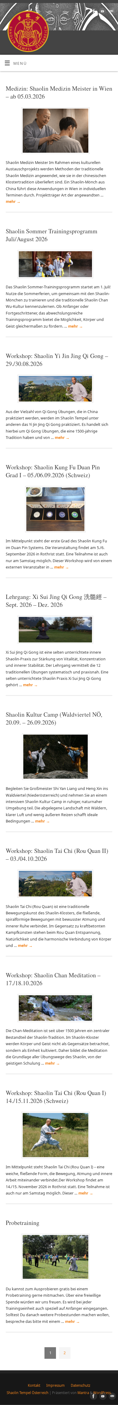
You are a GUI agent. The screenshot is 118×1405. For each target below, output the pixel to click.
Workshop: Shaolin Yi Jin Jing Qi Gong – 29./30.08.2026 (57, 360)
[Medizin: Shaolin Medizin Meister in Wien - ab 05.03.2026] (59, 132)
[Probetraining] (59, 1258)
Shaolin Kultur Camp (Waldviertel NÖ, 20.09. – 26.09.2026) (54, 718)
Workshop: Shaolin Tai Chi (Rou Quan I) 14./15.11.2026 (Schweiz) (56, 1097)
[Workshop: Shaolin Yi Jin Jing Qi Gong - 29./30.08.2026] (59, 390)
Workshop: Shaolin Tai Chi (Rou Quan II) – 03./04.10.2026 (57, 855)
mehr (13, 201)
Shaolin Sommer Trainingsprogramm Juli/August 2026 (51, 235)
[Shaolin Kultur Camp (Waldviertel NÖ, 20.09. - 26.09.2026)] (59, 758)
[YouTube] (101, 11)
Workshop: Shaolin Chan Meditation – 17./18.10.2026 (53, 979)
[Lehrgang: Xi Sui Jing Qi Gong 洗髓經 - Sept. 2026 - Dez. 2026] (59, 630)
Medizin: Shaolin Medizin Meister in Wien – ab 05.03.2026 (59, 92)
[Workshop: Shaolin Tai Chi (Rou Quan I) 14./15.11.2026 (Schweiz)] (59, 1136)
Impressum (55, 1385)
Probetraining (22, 1223)
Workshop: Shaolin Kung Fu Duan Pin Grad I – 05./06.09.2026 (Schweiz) (53, 471)
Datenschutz (80, 1385)
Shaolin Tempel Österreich (27, 1392)
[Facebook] (93, 11)
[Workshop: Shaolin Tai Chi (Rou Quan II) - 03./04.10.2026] (59, 884)
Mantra (83, 1392)
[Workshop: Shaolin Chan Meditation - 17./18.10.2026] (59, 1009)
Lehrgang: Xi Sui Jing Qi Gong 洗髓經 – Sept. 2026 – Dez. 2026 (56, 601)
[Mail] (110, 11)
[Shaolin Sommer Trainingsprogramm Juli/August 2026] (59, 265)
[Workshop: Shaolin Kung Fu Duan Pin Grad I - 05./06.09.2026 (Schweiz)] (59, 510)
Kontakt (34, 1385)
